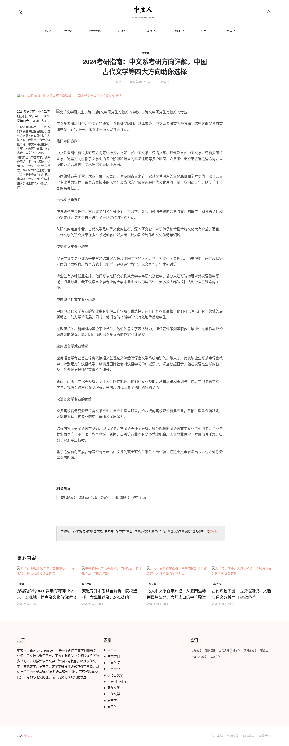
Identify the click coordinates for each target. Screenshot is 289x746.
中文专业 (113, 669)
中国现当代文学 (67, 497)
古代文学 (113, 694)
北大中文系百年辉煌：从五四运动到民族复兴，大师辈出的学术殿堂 (176, 594)
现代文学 (113, 688)
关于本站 (217, 735)
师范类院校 (139, 497)
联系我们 (264, 735)
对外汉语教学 (122, 497)
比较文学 (144, 53)
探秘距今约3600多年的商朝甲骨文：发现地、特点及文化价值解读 (46, 594)
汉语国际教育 (116, 681)
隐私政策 (248, 735)
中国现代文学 (199, 656)
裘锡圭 (264, 650)
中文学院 (113, 662)
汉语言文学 (115, 675)
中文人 (112, 650)
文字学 (112, 706)
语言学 (112, 700)
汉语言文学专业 (88, 497)
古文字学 (215, 656)
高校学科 (106, 497)
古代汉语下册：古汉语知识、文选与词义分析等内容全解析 (241, 594)
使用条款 (232, 735)
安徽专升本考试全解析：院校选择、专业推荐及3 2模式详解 (109, 594)
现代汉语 (210, 650)
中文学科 (113, 656)
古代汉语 (224, 650)
